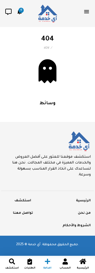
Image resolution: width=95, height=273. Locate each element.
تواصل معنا (23, 213)
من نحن (84, 213)
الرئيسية (83, 201)
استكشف (23, 201)
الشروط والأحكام (77, 226)
